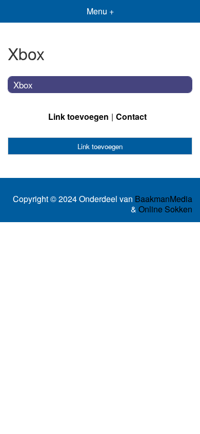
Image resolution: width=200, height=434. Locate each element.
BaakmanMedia (163, 199)
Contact (131, 116)
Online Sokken (165, 209)
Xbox (23, 84)
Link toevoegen (78, 116)
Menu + (100, 11)
